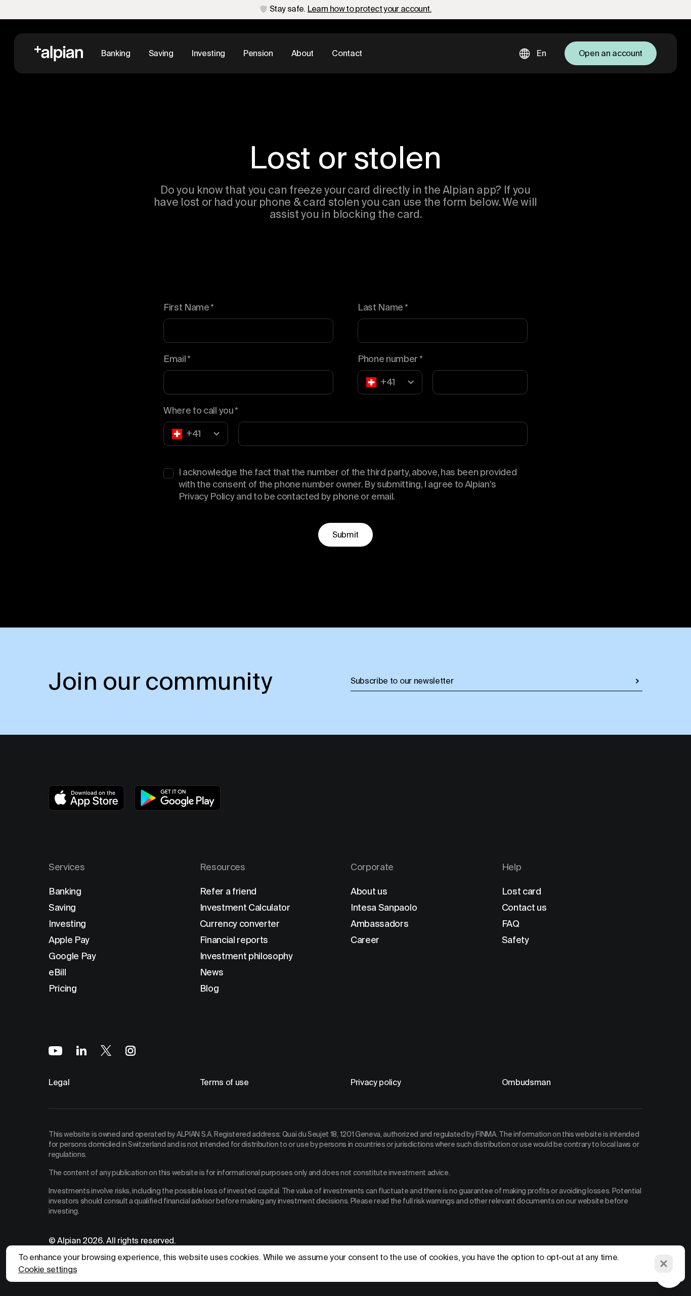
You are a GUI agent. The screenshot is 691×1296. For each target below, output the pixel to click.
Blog (209, 988)
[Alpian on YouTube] (55, 1050)
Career (365, 940)
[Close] (664, 1264)
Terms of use (224, 1082)
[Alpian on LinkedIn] (81, 1050)
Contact (347, 53)
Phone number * (390, 359)
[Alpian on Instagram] (130, 1051)
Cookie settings (47, 1269)
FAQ (511, 923)
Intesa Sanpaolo (384, 907)
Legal (59, 1082)
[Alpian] (58, 54)
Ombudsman (526, 1082)
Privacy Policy (207, 496)
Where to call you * (200, 410)
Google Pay (72, 956)
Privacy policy (376, 1082)
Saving (161, 53)
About (302, 53)
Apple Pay (69, 940)
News (212, 972)
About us (369, 891)
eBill (57, 972)
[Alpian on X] (106, 1050)
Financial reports (234, 940)
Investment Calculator (245, 907)
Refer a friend (228, 891)
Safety (515, 940)
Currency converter (240, 923)
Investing (208, 53)
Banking (116, 53)
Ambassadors (379, 923)
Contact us (524, 907)
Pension (258, 53)
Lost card (521, 891)
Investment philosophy (246, 956)
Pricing (63, 988)
